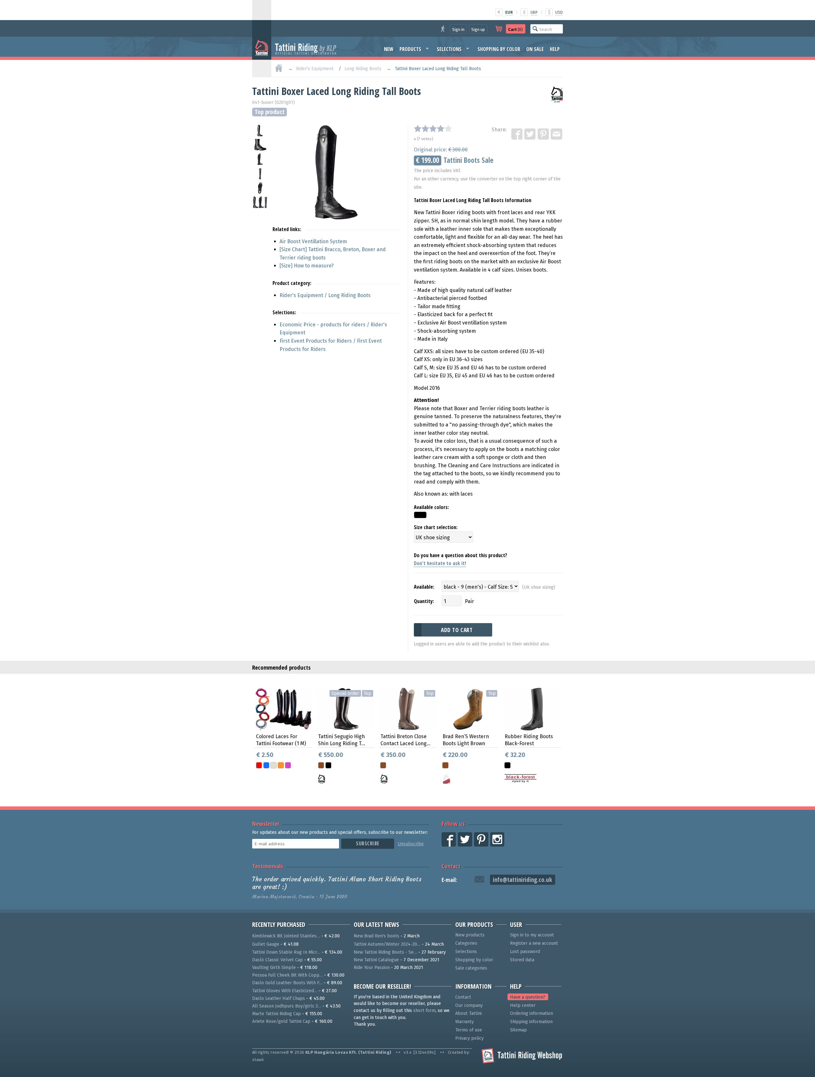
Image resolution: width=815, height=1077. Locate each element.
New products (470, 935)
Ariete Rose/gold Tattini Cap (281, 1021)
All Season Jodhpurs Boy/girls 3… (286, 1006)
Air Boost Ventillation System (313, 241)
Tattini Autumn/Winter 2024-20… (387, 944)
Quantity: (424, 601)
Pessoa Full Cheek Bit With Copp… (287, 975)
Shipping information (531, 1021)
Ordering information (531, 1013)
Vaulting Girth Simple (274, 967)
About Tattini (468, 1013)
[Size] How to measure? (307, 266)
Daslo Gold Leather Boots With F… (287, 983)
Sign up (478, 29)
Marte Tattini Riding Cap (276, 1013)
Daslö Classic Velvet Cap (277, 960)
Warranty (464, 1021)
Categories (466, 943)
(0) (515, 29)
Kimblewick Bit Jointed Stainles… (286, 936)
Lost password (525, 951)
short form (424, 1010)
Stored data (522, 960)
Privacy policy (469, 1038)
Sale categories (471, 968)
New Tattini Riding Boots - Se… (385, 952)
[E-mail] (557, 134)
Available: (424, 586)
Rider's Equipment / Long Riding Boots (325, 295)
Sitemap (518, 1030)
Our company (469, 1005)
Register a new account (534, 943)
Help (555, 49)
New (388, 49)
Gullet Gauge (265, 944)
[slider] (433, 128)
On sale (535, 49)
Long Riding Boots (362, 68)
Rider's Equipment (315, 68)
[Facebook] (517, 134)
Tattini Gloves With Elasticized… (284, 990)
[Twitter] (530, 134)
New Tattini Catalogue (376, 960)
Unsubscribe (411, 844)
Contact (451, 866)
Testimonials (267, 866)
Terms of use (468, 1030)
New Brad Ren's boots (376, 936)
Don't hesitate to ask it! (440, 563)
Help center (522, 1005)
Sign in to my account (532, 935)
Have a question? (527, 997)
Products (410, 49)
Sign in (458, 29)
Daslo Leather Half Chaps (278, 998)
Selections (449, 49)
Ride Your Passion (372, 967)
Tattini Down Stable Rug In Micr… (286, 952)
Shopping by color (499, 49)
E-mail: (449, 880)
